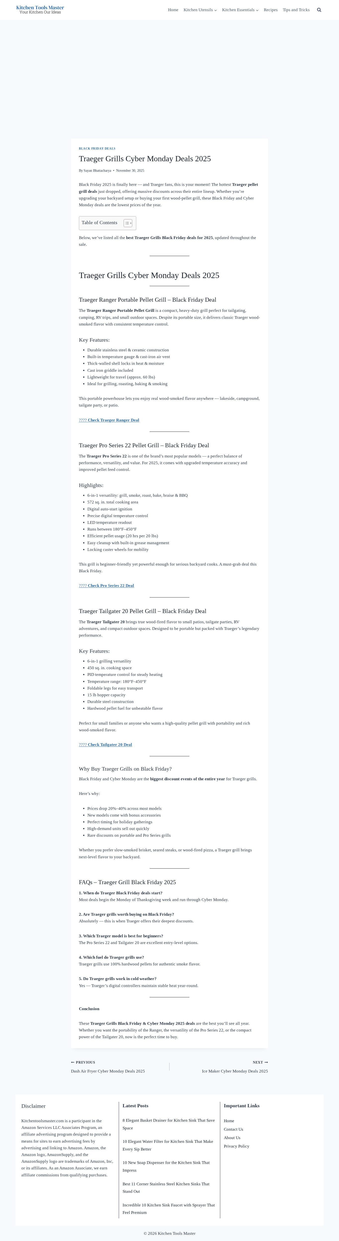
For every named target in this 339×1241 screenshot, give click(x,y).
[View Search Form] (319, 9)
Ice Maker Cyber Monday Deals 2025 (235, 1067)
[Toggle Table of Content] (125, 223)
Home (173, 9)
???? (109, 420)
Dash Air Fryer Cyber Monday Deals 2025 (108, 1067)
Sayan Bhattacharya (97, 170)
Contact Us (233, 1129)
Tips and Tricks (296, 9)
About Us (232, 1137)
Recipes (271, 9)
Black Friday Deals (97, 148)
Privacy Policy (236, 1146)
